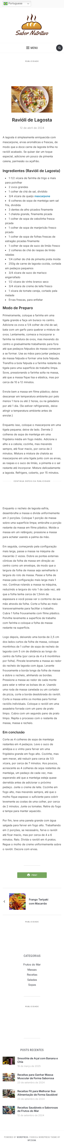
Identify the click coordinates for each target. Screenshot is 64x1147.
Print (34, 875)
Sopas (32, 984)
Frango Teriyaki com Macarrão (38, 901)
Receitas (32, 974)
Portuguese (15, 3)
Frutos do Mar (32, 964)
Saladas (32, 979)
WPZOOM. (32, 1140)
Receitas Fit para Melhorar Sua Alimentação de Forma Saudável (37, 1092)
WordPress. (23, 1137)
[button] (32, 48)
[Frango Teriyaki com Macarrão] (17, 901)
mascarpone (42, 196)
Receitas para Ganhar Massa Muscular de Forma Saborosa (35, 1076)
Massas (32, 969)
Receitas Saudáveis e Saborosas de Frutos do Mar (37, 1109)
